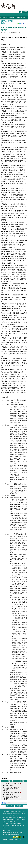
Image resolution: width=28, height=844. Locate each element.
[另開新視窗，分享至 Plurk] (22, 23)
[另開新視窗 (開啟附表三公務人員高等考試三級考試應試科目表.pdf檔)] (20, 792)
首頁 (7, 17)
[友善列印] (23, 23)
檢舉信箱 (12, 811)
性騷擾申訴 (6, 811)
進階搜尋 (24, 11)
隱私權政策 (9, 813)
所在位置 (7, 825)
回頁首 (19, 806)
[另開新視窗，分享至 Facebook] (16, 23)
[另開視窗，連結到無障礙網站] (17, 836)
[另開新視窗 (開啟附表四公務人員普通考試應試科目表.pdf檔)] (20, 797)
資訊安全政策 (16, 813)
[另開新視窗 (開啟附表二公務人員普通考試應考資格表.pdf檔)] (20, 788)
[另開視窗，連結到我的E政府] (23, 837)
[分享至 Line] (18, 23)
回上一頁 (9, 806)
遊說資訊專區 (18, 811)
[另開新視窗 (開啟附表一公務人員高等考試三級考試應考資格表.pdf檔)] (20, 783)
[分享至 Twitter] (20, 23)
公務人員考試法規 (20, 17)
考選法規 (12, 17)
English (25, 7)
